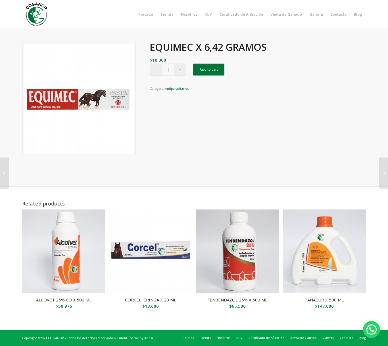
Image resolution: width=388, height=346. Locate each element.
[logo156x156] (36, 14)
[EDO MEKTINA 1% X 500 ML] (4, 173)
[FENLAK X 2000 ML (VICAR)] (383, 173)
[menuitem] (146, 14)
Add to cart (209, 69)
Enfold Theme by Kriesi (135, 338)
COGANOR (56, 338)
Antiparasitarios (177, 88)
